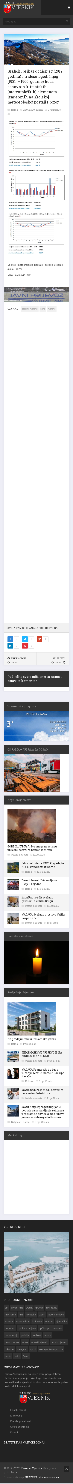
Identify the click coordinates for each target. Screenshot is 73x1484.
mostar (49, 1321)
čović (26, 1355)
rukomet (9, 1348)
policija (25, 1334)
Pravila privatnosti (20, 1421)
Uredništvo (54, 109)
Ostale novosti (19, 854)
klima (42, 308)
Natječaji (16, 1121)
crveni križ (17, 1307)
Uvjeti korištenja (19, 1426)
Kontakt (14, 1432)
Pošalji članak (18, 1409)
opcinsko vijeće (27, 1328)
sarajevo (22, 1348)
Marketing (16, 1415)
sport (33, 1348)
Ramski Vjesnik (31, 1468)
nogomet (10, 1328)
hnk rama (10, 1314)
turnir (8, 1355)
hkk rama (51, 1307)
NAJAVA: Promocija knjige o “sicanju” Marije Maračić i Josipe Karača (43, 1072)
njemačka (61, 1321)
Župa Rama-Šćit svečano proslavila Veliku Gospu (37, 898)
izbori (42, 1314)
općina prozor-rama (50, 1328)
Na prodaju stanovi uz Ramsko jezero (31, 1038)
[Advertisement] (36, 469)
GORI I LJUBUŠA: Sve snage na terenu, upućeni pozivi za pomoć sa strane (32, 847)
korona (9, 1321)
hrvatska (31, 1314)
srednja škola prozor (51, 1348)
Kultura (29, 1081)
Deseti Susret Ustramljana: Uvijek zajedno (39, 881)
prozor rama (12, 1341)
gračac (39, 1307)
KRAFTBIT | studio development (42, 1476)
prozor (47, 1334)
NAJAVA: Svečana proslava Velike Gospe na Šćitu (44, 916)
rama (25, 1341)
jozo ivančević (56, 1314)
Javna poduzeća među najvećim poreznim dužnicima (42, 1091)
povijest (36, 1334)
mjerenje (52, 308)
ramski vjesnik (39, 1341)
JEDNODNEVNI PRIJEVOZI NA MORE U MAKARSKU (42, 1053)
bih (6, 1307)
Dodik (29, 1307)
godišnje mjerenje (30, 308)
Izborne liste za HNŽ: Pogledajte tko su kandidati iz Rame (43, 864)
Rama (14, 109)
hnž (21, 1314)
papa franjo (11, 1334)
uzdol (17, 1355)
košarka (37, 1321)
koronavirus (23, 1321)
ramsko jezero (59, 1341)
